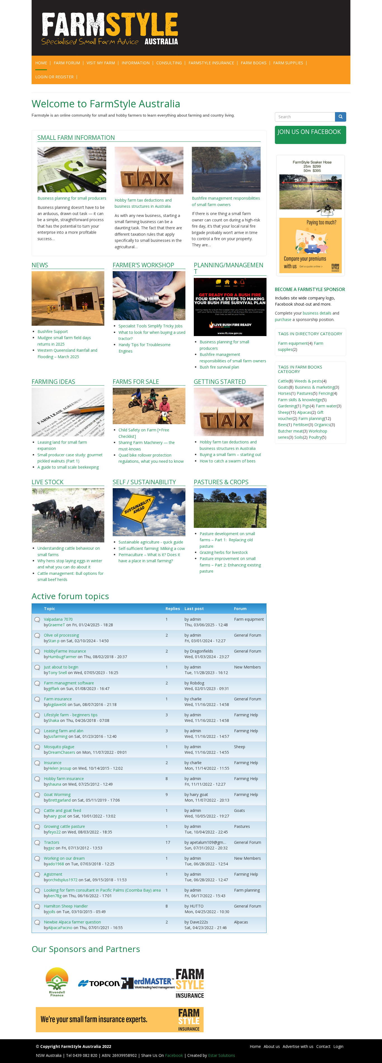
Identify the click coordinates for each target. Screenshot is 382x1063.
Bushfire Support (53, 331)
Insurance (53, 762)
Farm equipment (293, 343)
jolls (51, 911)
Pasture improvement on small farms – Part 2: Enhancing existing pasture (230, 565)
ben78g (55, 895)
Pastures (305, 393)
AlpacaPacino (60, 927)
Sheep (283, 412)
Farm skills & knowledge (300, 399)
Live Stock (47, 482)
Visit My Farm (101, 62)
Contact (323, 1046)
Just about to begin (61, 667)
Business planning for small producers (71, 198)
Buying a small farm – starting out (230, 454)
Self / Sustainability (144, 482)
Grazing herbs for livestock (224, 552)
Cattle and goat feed (62, 810)
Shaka (53, 720)
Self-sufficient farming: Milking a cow (152, 548)
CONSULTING (169, 62)
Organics (322, 424)
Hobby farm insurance (64, 778)
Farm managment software (69, 683)
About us (272, 1046)
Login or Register (54, 76)
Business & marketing (314, 387)
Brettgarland (59, 800)
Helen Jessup (59, 768)
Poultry (315, 437)
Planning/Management (228, 268)
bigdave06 (57, 704)
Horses (284, 393)
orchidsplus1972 (62, 879)
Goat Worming (57, 794)
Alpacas (304, 412)
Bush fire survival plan (219, 367)
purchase (283, 319)
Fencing (326, 393)
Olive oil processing (61, 635)
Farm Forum (67, 62)
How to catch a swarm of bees (228, 461)
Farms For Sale (136, 382)
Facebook (174, 1055)
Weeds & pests (308, 381)
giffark (53, 688)
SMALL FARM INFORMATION (76, 137)
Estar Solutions (221, 1055)
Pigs (306, 405)
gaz (51, 848)
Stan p (54, 640)
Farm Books (254, 62)
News (40, 265)
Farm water (326, 405)
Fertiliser (300, 424)
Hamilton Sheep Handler (66, 906)
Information (136, 62)
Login (338, 1046)
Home (41, 62)
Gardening (287, 405)
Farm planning (311, 418)
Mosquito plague (59, 746)
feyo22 (54, 832)
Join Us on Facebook (309, 132)
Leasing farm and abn (63, 730)
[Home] (113, 28)
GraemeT (56, 624)
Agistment (53, 874)
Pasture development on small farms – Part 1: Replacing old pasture (227, 540)
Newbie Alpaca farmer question (72, 922)
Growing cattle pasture (64, 826)
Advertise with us (298, 1046)
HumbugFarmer (62, 656)
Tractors (51, 842)
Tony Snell (57, 672)
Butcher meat (290, 431)
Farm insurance (58, 698)
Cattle (283, 381)
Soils (298, 437)
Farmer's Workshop (143, 265)
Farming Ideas (53, 382)
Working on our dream (64, 858)
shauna (54, 784)
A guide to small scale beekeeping (68, 467)
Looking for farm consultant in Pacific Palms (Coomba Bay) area (102, 890)
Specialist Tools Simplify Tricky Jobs (151, 326)
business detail (316, 313)
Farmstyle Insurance (211, 62)
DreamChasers (61, 752)
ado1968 (56, 863)
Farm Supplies (288, 62)
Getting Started (220, 382)
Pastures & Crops (221, 482)
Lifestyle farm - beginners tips (71, 714)
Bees (282, 424)
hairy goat (57, 816)
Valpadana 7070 (58, 619)
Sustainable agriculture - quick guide (151, 542)
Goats (283, 387)
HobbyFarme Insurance (65, 651)
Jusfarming (57, 736)
